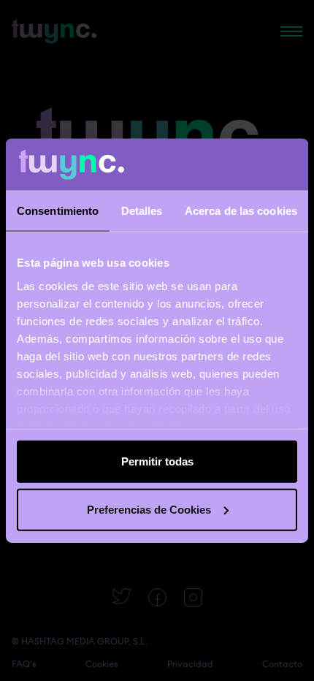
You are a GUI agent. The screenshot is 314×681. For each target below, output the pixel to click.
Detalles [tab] (142, 211)
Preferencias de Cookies (149, 509)
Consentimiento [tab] (58, 211)
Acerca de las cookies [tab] (241, 211)
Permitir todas (157, 461)
